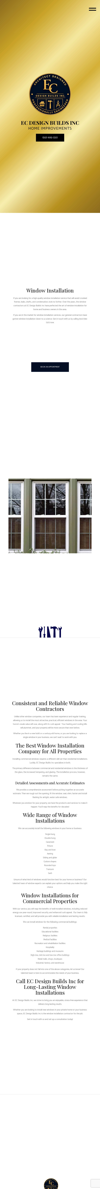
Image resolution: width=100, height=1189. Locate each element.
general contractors (73, 315)
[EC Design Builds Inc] (50, 94)
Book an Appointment (50, 366)
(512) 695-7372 (50, 137)
